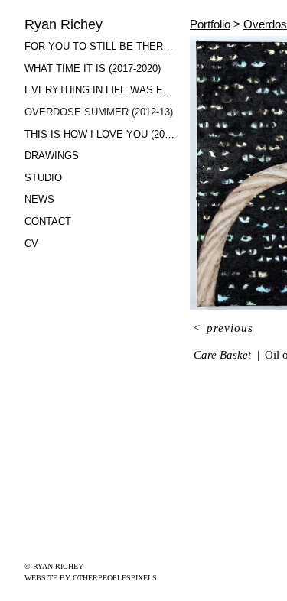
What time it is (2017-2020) (92, 68)
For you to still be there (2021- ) (101, 46)
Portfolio (212, 24)
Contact (48, 221)
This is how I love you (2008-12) (101, 134)
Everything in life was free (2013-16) (101, 90)
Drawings (50, 155)
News (39, 199)
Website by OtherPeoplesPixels (90, 577)
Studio (43, 178)
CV (31, 243)
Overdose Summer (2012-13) (95, 112)
